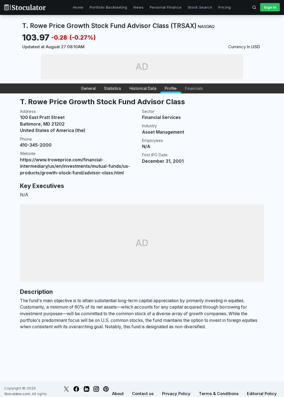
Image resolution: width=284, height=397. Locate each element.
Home (78, 7)
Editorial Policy (262, 393)
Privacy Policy (176, 393)
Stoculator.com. (17, 393)
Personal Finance (165, 7)
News (138, 7)
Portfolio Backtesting (108, 7)
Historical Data (143, 88)
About (118, 393)
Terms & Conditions (219, 393)
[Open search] (254, 7)
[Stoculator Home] (25, 7)
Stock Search (200, 7)
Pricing (224, 7)
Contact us (143, 393)
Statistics (112, 88)
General (88, 88)
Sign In (270, 7)
